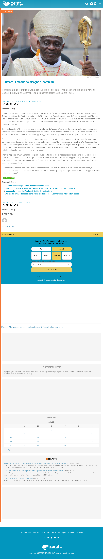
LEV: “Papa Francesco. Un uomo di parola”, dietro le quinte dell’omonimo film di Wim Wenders (33, 471)
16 (51, 437)
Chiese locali (7, 11)
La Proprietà (45, 533)
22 (38, 441)
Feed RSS (52, 459)
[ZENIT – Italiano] (29, 4)
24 (65, 441)
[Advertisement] (51, 310)
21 (24, 441)
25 (78, 441)
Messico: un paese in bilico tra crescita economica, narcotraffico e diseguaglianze (40, 188)
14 (24, 437)
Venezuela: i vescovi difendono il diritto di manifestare (29, 191)
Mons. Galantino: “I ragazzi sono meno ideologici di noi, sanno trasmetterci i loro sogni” (42, 194)
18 (78, 437)
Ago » (9, 450)
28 (24, 445)
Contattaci (79, 533)
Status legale (61, 533)
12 (92, 434)
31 (65, 445)
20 (11, 441)
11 (78, 434)
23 (51, 441)
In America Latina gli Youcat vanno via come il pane (27, 186)
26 (92, 441)
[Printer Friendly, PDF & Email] (8, 178)
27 (11, 445)
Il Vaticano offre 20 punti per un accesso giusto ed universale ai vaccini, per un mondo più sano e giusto (36, 463)
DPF (29, 533)
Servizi (53, 533)
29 (38, 445)
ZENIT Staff (23, 101)
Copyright (71, 533)
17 (65, 437)
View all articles (8, 226)
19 (92, 437)
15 (38, 437)
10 (65, 434)
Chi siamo (23, 533)
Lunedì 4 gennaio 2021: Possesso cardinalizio (18, 478)
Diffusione (36, 533)
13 (11, 437)
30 (51, 445)
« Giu (5, 450)
